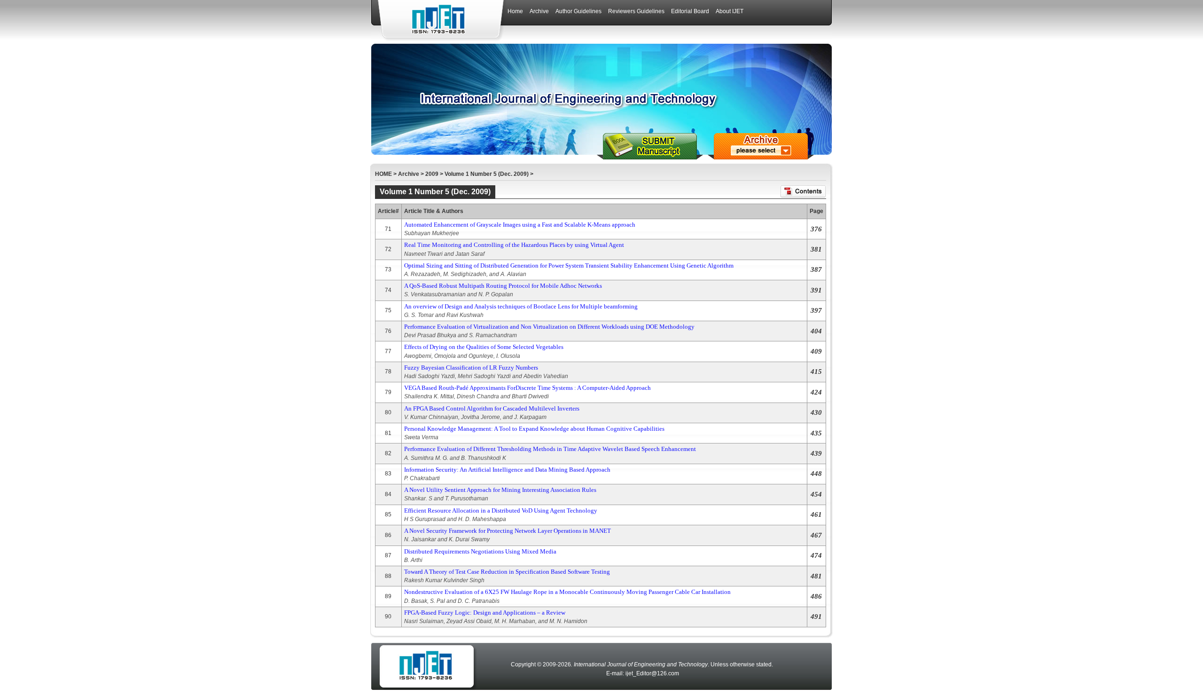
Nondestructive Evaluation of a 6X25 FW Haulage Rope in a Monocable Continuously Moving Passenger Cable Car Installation (567, 591)
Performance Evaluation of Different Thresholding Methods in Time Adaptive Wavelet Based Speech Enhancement (550, 448)
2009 (431, 174)
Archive (408, 174)
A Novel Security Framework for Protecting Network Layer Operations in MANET (507, 530)
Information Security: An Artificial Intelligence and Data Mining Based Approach (507, 469)
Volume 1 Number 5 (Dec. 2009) (487, 174)
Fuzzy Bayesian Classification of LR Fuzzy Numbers (471, 367)
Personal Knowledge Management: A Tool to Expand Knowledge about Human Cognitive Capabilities (534, 428)
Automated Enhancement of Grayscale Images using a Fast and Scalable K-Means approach (519, 224)
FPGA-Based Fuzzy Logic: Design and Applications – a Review (484, 612)
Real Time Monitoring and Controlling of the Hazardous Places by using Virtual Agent (514, 244)
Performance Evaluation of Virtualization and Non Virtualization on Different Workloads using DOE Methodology (549, 326)
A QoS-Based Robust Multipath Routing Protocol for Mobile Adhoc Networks (503, 285)
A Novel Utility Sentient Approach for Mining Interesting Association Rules (500, 489)
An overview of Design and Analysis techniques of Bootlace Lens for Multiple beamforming (521, 306)
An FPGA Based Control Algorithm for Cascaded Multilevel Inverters (491, 408)
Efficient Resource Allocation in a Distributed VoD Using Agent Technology (500, 510)
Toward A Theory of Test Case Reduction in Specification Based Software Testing (507, 571)
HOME (383, 174)
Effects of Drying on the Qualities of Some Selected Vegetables (483, 346)
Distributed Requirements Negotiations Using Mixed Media (480, 551)
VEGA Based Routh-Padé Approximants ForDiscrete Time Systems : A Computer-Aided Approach (527, 387)
